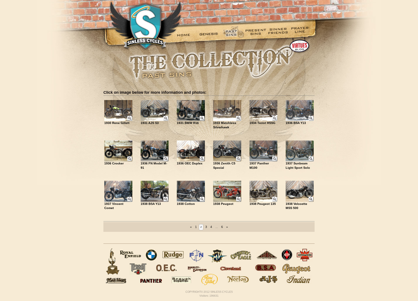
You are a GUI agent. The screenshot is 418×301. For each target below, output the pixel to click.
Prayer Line (301, 35)
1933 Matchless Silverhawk (224, 125)
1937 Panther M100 (259, 165)
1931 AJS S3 (150, 123)
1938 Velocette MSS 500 (296, 206)
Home (187, 35)
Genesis (210, 35)
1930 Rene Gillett (117, 123)
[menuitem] (187, 35)
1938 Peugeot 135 (262, 204)
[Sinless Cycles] (140, 25)
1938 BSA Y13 (151, 204)
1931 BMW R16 (188, 123)
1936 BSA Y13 (296, 123)
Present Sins (255, 35)
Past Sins (233, 35)
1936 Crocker (114, 163)
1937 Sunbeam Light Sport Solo (298, 165)
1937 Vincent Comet (113, 206)
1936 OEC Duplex (189, 163)
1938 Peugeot (223, 204)
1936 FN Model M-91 (154, 165)
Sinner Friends (278, 35)
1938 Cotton (186, 204)
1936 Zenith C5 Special (224, 165)
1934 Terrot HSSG (262, 123)
